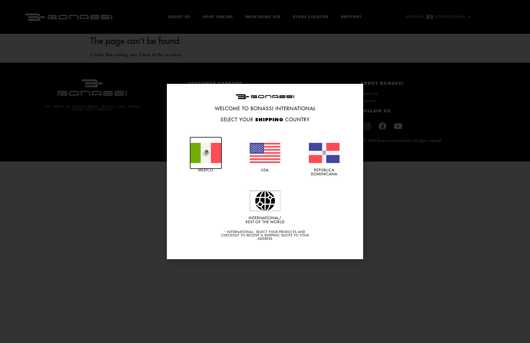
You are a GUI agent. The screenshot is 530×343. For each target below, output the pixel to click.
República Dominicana (324, 172)
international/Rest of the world (265, 220)
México (205, 170)
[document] (265, 171)
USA (265, 170)
